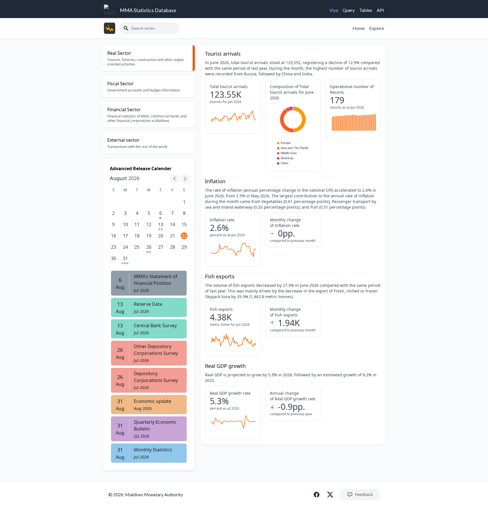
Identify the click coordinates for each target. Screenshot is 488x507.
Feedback (364, 494)
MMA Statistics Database (148, 10)
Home (358, 28)
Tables (365, 10)
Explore (376, 28)
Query (349, 10)
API (380, 10)
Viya (333, 10)
